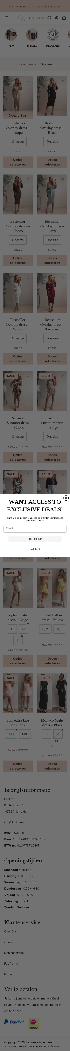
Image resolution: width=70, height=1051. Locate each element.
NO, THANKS (35, 549)
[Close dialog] (66, 498)
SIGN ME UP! (35, 538)
